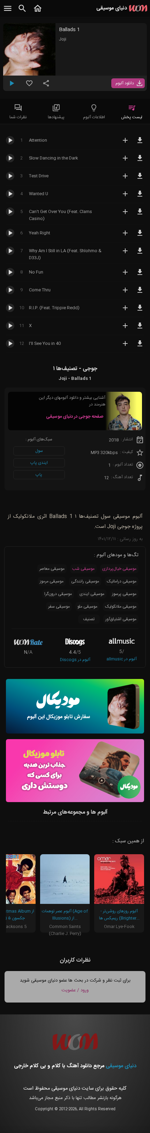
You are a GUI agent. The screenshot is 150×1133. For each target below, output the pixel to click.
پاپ (39, 474)
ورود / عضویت (75, 990)
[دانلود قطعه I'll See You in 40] (140, 346)
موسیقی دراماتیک (121, 581)
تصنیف (89, 619)
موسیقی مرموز (51, 581)
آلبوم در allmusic (121, 659)
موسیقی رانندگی (85, 581)
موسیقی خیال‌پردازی (119, 568)
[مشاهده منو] (8, 12)
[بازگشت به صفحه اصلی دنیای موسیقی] (38, 12)
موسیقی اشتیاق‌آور (120, 619)
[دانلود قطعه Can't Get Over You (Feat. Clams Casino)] (140, 214)
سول (39, 450)
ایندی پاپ (39, 462)
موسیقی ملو (87, 606)
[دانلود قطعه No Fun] (140, 275)
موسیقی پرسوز (124, 593)
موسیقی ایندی (92, 593)
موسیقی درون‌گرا (58, 593)
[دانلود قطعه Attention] (140, 143)
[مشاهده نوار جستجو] (22, 12)
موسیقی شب (83, 568)
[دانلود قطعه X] (140, 328)
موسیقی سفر (59, 606)
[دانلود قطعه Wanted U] (140, 196)
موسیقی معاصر (52, 568)
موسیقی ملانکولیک (120, 606)
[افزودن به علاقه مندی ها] (29, 86)
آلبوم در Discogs (75, 659)
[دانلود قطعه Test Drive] (140, 179)
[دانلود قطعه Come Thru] (140, 293)
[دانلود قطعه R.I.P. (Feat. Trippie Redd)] (140, 310)
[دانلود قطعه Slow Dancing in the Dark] (140, 161)
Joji (62, 39)
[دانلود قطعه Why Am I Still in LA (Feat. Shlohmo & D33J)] (140, 253)
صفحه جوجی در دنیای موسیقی (74, 416)
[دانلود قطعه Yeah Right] (140, 236)
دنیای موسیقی (121, 1066)
